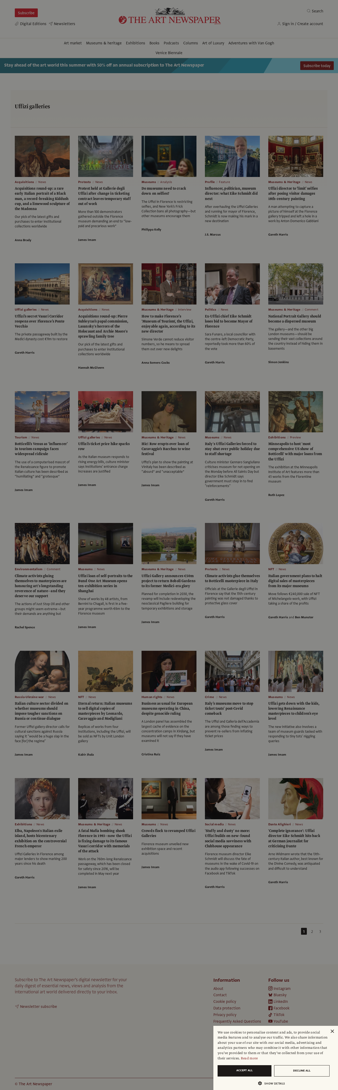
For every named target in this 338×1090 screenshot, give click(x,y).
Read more (249, 1058)
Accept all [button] (244, 1070)
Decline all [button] (302, 1071)
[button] (274, 1083)
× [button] (332, 1031)
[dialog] (275, 1058)
